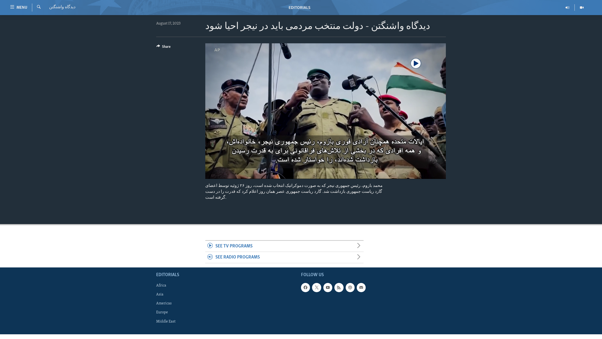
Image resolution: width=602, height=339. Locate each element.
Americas (164, 303)
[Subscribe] (361, 287)
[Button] (163, 47)
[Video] (582, 7)
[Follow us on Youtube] (327, 287)
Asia (159, 294)
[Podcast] (350, 287)
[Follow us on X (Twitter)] (316, 287)
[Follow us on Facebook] (305, 287)
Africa (161, 285)
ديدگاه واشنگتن (62, 7)
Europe (162, 312)
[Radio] (567, 7)
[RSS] (338, 287)
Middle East (165, 321)
